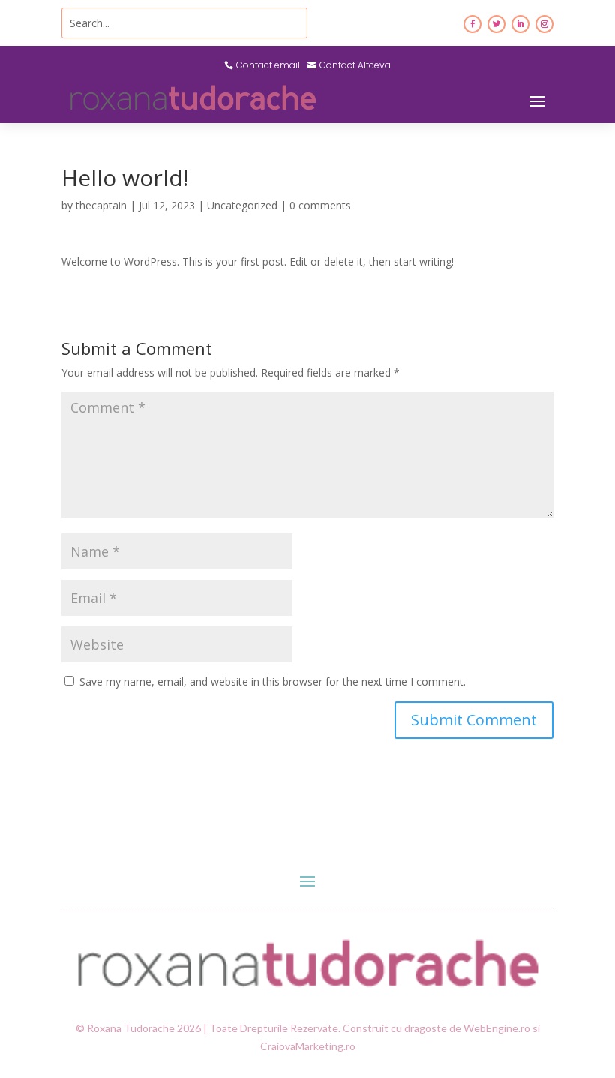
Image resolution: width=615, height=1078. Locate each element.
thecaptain (101, 205)
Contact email (268, 65)
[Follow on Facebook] (473, 24)
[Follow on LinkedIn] (521, 24)
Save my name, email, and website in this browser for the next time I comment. (273, 681)
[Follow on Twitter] (497, 24)
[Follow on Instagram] (545, 24)
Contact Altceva (355, 65)
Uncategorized (242, 205)
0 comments (320, 205)
